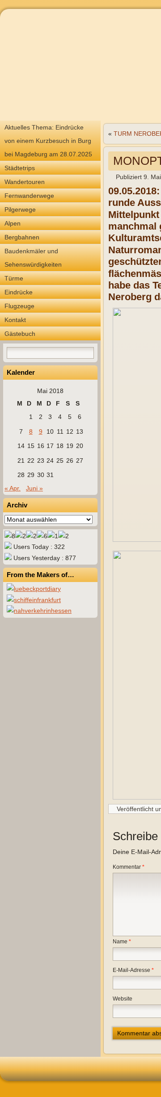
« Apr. (12, 488)
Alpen (12, 223)
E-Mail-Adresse (133, 970)
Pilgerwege (20, 209)
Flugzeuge (19, 306)
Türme (13, 278)
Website (122, 999)
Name (122, 941)
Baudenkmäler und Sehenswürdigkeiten (33, 257)
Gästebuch (19, 333)
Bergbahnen (21, 237)
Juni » (34, 488)
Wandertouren (24, 181)
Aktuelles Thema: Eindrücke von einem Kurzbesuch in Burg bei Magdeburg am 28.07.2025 (48, 141)
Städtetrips (19, 168)
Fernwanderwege (29, 195)
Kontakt (15, 319)
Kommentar (128, 867)
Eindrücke (18, 292)
